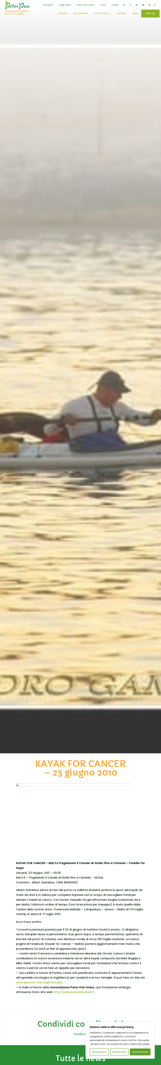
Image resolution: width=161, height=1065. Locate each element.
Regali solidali (65, 5)
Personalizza (99, 1052)
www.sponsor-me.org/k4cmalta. (39, 982)
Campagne (121, 13)
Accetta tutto (140, 1052)
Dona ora (150, 13)
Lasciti (102, 5)
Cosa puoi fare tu (102, 13)
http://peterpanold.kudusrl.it (74, 992)
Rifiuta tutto (119, 1052)
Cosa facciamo (80, 13)
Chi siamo (62, 13)
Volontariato (48, 5)
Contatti (115, 5)
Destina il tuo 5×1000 (85, 5)
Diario (135, 13)
